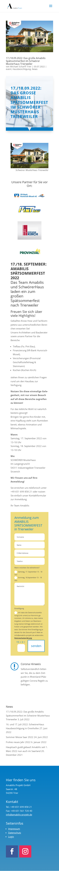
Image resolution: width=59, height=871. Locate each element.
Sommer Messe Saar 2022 (19, 737)
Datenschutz (14, 832)
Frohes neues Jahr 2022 (18, 742)
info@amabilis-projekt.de (19, 814)
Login (11, 836)
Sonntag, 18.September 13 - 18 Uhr (28, 578)
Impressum (14, 828)
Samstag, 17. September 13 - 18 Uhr (28, 573)
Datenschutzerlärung (23, 638)
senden (36, 646)
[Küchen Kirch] (29, 230)
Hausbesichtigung (22, 69)
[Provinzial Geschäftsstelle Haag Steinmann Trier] (29, 252)
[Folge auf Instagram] (25, 851)
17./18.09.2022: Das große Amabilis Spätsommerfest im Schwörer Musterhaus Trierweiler (26, 61)
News (35, 69)
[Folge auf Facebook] (12, 851)
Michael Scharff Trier (20, 66)
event (8, 69)
